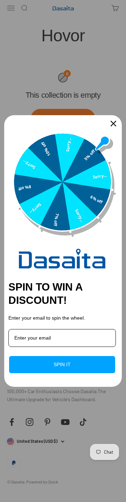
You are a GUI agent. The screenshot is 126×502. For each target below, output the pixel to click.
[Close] (113, 123)
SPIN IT (62, 364)
